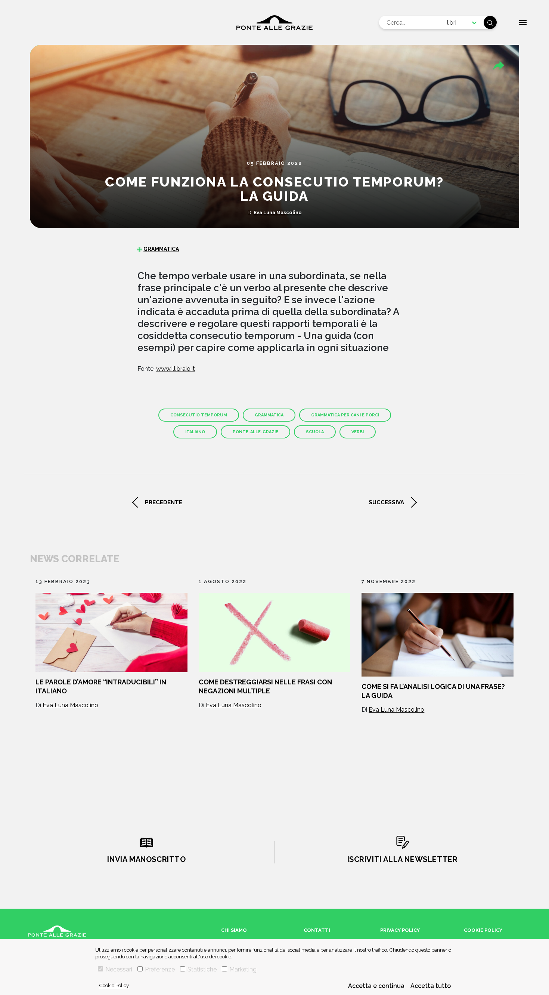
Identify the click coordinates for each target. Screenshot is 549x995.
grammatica (269, 415)
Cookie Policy (114, 985)
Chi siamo (234, 930)
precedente (163, 502)
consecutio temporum (198, 415)
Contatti (317, 930)
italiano (195, 431)
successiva (386, 502)
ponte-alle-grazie (255, 431)
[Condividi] (498, 65)
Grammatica (161, 249)
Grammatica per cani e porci (345, 415)
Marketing (243, 969)
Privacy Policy (400, 930)
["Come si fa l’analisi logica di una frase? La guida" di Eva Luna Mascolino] (438, 635)
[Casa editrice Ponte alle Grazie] (274, 22)
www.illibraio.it (175, 368)
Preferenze (160, 969)
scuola (315, 431)
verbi (357, 431)
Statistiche (202, 969)
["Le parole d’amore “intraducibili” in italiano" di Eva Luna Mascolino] (111, 632)
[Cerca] (490, 22)
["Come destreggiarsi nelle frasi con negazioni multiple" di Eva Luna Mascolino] (275, 632)
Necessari (118, 969)
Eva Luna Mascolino (278, 212)
